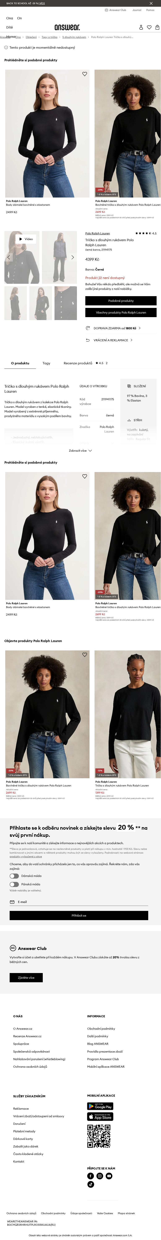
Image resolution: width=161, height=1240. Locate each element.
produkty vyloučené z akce (26, 856)
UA (45, 1224)
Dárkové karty (23, 1139)
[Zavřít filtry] (151, 3)
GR (20, 1224)
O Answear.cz (22, 1029)
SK (41, 1224)
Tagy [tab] (46, 363)
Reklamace (21, 1109)
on (19, 18)
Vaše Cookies (105, 1213)
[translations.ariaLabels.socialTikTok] (90, 1184)
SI (39, 1224)
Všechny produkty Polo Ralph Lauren (121, 312)
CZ (16, 1224)
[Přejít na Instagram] (99, 1176)
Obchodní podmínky (101, 1029)
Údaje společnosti (81, 1213)
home (11, 36)
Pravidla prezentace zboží (105, 1051)
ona (9, 18)
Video (29, 239)
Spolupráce (21, 1044)
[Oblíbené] (149, 27)
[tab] (85, 363)
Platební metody (24, 1131)
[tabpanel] (80, 412)
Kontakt (18, 1161)
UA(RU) (51, 1224)
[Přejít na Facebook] (90, 1176)
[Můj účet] (141, 27)
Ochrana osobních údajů (30, 1067)
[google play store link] (100, 1106)
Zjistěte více (26, 978)
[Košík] (157, 27)
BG (9, 1224)
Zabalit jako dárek (25, 1146)
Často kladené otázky (28, 1154)
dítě (9, 27)
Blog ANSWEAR (97, 1044)
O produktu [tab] (20, 363)
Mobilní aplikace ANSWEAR (106, 1067)
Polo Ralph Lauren (97, 233)
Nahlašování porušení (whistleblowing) (39, 1059)
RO (36, 1224)
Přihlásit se (79, 915)
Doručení (19, 1124)
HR (23, 1224)
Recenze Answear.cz (27, 1036)
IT (30, 1224)
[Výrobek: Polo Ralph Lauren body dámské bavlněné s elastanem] (47, 134)
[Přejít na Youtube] (109, 1176)
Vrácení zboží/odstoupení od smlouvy (38, 1116)
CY (12, 1224)
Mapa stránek (126, 1213)
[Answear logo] (67, 27)
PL (32, 1224)
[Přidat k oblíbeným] (85, 74)
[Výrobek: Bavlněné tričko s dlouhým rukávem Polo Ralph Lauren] (47, 714)
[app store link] (100, 1116)
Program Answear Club (103, 1059)
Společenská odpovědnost (31, 1051)
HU (27, 1224)
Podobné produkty (121, 301)
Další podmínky (97, 1036)
